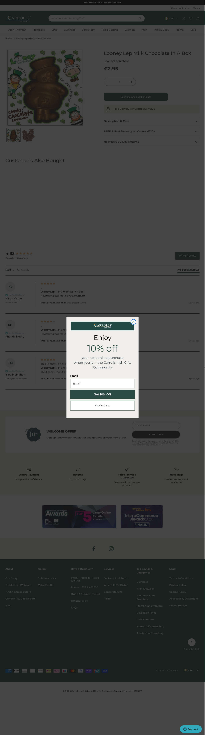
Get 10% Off (102, 394)
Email (74, 376)
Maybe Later (103, 405)
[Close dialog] (133, 321)
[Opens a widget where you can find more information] (191, 729)
